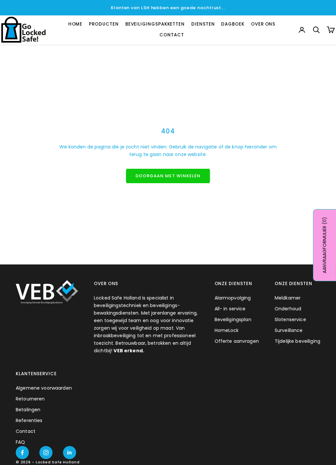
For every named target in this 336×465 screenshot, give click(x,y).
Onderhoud (288, 308)
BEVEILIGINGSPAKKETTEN (155, 24)
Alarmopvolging (233, 298)
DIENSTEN (203, 24)
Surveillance (289, 330)
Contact (25, 431)
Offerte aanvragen (237, 341)
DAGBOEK (232, 24)
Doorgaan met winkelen (168, 176)
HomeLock (227, 330)
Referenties (29, 420)
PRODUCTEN (103, 24)
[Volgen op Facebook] (22, 452)
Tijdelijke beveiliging (297, 341)
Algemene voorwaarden (44, 388)
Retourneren (30, 399)
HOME (75, 24)
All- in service (230, 308)
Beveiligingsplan (233, 319)
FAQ (20, 442)
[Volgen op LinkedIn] (69, 452)
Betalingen (28, 409)
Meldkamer (288, 298)
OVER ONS (263, 24)
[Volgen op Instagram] (46, 452)
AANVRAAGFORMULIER (324, 245)
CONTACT (171, 35)
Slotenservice (290, 319)
